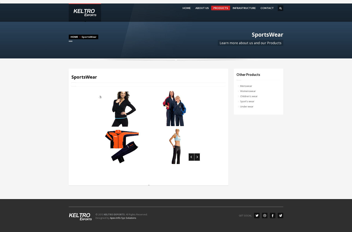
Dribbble (264, 215)
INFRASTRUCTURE (244, 8)
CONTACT (267, 8)
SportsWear (84, 77)
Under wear (246, 106)
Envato (280, 215)
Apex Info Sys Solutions (123, 218)
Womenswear (248, 91)
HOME (187, 8)
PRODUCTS (220, 8)
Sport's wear (247, 101)
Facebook (272, 215)
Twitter (257, 215)
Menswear (246, 86)
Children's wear (249, 96)
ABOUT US (202, 8)
